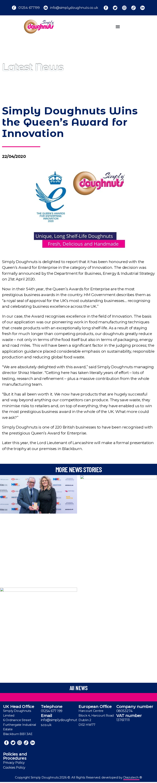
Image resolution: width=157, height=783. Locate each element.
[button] (117, 26)
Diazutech (131, 777)
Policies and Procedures (15, 756)
